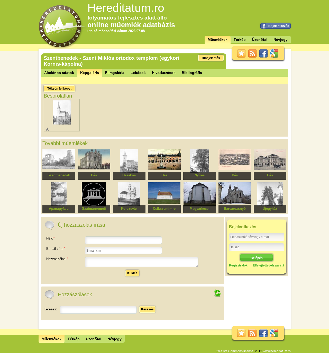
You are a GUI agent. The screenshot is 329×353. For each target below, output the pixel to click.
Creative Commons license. (235, 351)
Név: (50, 238)
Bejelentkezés (278, 26)
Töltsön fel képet (59, 88)
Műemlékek (217, 39)
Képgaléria (89, 73)
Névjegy (280, 39)
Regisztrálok (238, 265)
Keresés (147, 309)
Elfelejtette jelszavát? (268, 265)
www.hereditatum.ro (277, 351)
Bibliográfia (192, 73)
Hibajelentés (211, 58)
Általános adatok (59, 73)
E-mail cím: (55, 249)
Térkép (240, 39)
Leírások (138, 73)
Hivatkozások (164, 73)
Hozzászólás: (57, 259)
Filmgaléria (114, 73)
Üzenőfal (259, 39)
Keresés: (50, 309)
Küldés (132, 273)
